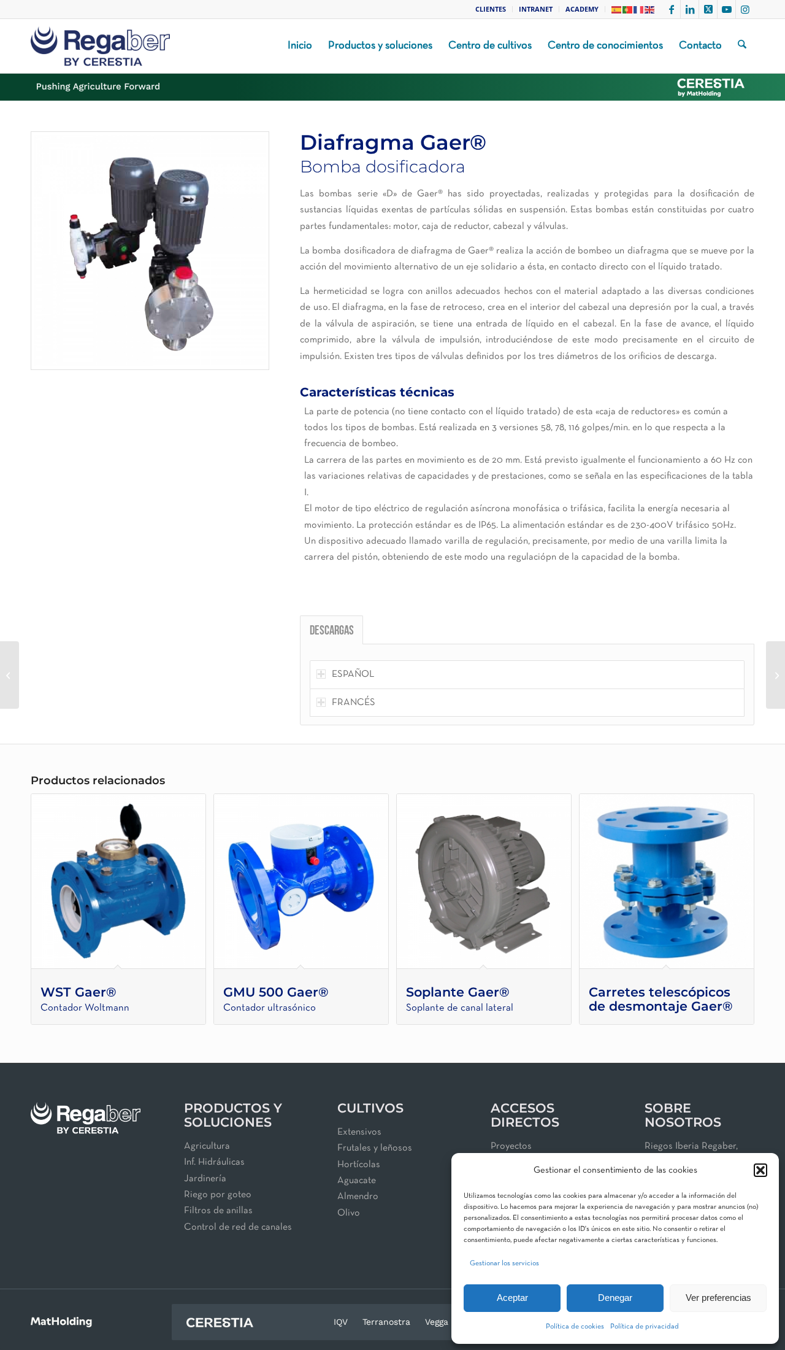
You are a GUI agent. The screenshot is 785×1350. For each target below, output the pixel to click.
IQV (341, 1322)
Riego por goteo (217, 1194)
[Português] (628, 9)
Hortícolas (358, 1164)
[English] (650, 9)
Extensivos (359, 1132)
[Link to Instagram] (745, 9)
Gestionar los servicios (504, 1263)
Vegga (436, 1322)
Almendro (357, 1196)
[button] (760, 1170)
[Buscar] (742, 46)
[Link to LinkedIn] (690, 9)
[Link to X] (708, 9)
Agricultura (207, 1146)
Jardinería (205, 1178)
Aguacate (356, 1180)
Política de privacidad (644, 1327)
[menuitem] (491, 9)
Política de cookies (575, 1327)
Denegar (615, 1297)
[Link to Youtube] (726, 9)
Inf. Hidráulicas (214, 1162)
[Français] (639, 9)
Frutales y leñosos (374, 1148)
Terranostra (386, 1322)
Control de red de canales (238, 1227)
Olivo (348, 1213)
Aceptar (512, 1297)
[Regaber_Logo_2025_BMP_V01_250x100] (100, 46)
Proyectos (511, 1146)
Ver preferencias (718, 1297)
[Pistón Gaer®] (775, 675)
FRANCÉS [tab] (353, 702)
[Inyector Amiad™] (9, 675)
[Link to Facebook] (671, 9)
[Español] (616, 9)
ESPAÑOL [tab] (353, 674)
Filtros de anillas (218, 1210)
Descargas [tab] (332, 631)
